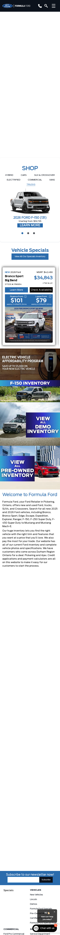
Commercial (35, 180)
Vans (52, 180)
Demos (33, 904)
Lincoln (33, 899)
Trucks (31, 185)
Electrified (13, 180)
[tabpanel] (30, 208)
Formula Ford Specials (41, 909)
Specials (8, 890)
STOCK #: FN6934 (13, 284)
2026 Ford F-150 (30, 217)
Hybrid (9, 175)
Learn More (16, 290)
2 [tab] (28, 233)
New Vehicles (36, 895)
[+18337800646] (39, 6)
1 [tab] (22, 233)
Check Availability (41, 290)
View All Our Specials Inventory (30, 257)
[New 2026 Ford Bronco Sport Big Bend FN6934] (29, 325)
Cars (24, 175)
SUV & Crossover (44, 175)
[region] (30, 123)
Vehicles (35, 890)
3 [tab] (33, 233)
